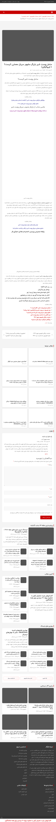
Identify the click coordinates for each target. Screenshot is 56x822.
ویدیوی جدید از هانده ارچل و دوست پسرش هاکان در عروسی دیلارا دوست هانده (16, 381)
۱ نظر (31, 70)
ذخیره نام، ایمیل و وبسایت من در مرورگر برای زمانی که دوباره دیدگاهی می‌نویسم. (30, 513)
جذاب (46, 323)
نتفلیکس (24, 778)
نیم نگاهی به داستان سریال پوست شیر (41, 315)
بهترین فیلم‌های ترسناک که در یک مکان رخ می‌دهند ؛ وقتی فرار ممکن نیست (38, 663)
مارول (25, 773)
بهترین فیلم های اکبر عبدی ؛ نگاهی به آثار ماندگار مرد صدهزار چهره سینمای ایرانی (15, 733)
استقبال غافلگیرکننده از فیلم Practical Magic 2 (11, 604)
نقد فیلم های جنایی (22, 767)
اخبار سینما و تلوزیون (28, 678)
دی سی (25, 775)
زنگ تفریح (45, 678)
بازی (53, 794)
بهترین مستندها (23, 759)
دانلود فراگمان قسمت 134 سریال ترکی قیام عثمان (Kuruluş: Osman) (41, 423)
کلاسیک (25, 781)
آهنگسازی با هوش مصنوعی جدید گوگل (17, 361)
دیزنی (25, 770)
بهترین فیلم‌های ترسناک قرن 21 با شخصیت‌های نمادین (11, 653)
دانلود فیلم (24, 789)
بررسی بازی (51, 800)
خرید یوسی (24, 794)
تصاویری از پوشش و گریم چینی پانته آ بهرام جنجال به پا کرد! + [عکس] (15, 334)
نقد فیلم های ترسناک (21, 764)
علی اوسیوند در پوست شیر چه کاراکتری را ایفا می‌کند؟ (37, 310)
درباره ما (9, 1)
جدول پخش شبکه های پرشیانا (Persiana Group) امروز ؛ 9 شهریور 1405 (43, 707)
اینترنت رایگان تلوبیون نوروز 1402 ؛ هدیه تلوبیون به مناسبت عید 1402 (41, 334)
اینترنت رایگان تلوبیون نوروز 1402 (42, 317)
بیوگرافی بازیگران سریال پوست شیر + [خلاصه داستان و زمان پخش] (28, 100)
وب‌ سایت (49, 505)
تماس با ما (4, 1)
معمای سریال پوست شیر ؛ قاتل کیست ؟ (40, 308)
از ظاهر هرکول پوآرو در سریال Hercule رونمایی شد (38, 550)
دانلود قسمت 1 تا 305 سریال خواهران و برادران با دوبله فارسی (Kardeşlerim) (15, 423)
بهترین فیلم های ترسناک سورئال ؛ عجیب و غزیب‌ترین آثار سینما (12, 663)
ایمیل (50, 497)
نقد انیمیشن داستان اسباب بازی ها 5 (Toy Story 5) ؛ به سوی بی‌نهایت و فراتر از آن (12, 551)
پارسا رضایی (13, 709)
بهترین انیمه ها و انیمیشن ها (19, 756)
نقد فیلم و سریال (11, 678)
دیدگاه (50, 465)
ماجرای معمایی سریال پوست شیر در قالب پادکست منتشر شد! (28, 228)
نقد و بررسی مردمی (49, 806)
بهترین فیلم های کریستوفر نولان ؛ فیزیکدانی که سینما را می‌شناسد (16, 706)
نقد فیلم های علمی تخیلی (20, 761)
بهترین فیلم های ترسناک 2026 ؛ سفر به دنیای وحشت (38, 653)
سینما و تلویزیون (49, 789)
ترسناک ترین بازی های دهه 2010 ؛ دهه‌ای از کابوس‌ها (15, 530)
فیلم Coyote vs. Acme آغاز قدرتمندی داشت (12, 592)
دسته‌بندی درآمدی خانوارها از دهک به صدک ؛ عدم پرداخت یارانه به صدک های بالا (42, 381)
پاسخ (46, 454)
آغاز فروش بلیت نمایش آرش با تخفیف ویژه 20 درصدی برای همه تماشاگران (41, 597)
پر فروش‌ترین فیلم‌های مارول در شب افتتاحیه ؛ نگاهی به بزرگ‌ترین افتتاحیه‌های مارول (42, 733)
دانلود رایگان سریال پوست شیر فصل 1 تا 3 (28, 104)
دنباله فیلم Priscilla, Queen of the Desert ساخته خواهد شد (11, 615)
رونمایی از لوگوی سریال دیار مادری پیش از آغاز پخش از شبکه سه (12, 580)
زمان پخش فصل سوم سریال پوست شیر (28, 225)
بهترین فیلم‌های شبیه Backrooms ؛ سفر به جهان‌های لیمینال (16, 632)
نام (51, 489)
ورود (18, 1)
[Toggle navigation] (52, 12)
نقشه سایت (51, 808)
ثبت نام (14, 1)
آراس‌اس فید (50, 811)
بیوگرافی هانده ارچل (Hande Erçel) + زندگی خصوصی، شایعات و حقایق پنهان (16, 402)
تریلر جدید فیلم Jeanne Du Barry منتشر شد (42, 361)
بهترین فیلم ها (23, 750)
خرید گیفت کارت (22, 792)
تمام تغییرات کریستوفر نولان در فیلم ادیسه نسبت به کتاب (11, 562)
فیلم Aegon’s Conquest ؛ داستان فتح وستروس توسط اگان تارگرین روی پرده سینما (38, 562)
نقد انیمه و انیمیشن (49, 803)
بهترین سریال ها (23, 753)
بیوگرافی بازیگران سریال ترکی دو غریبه (41, 320)
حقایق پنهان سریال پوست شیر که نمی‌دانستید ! (38, 312)
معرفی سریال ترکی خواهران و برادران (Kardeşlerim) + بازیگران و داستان (44, 402)
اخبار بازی (51, 797)
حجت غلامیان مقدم (37, 70)
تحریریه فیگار (13, 534)
